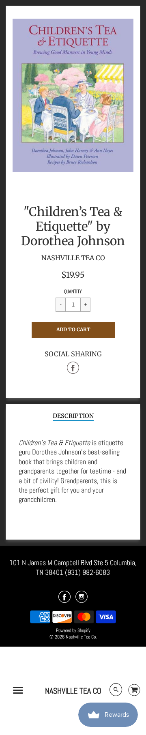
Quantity (73, 291)
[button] (73, 330)
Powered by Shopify (73, 630)
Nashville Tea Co (73, 691)
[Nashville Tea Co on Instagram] (81, 599)
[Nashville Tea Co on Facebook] (64, 599)
